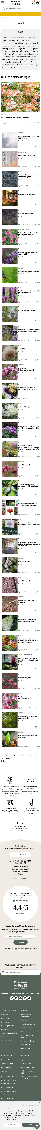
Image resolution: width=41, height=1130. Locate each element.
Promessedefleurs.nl (9, 1099)
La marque (4, 1015)
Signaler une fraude (7, 1064)
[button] (33, 3)
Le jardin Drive (25, 1048)
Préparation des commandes (25, 1016)
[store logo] (15, 3)
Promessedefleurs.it (9, 1087)
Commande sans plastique (26, 1036)
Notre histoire (5, 1018)
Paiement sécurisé (26, 1028)
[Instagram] (12, 998)
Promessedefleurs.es (9, 1084)
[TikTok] (29, 998)
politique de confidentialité (14, 949)
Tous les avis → (20, 913)
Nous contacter (6, 1067)
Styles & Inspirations (27, 1067)
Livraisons (23, 1020)
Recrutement (5, 1037)
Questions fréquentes (8, 1060)
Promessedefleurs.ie (9, 1076)
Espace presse (6, 1041)
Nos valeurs (5, 1029)
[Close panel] (39, 1102)
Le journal (23, 1060)
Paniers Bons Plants (27, 1041)
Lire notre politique (9, 1119)
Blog (5, 17)
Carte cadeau (25, 1045)
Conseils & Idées (26, 1064)
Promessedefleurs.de (9, 1080)
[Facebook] (16, 998)
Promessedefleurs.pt (9, 1095)
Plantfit (22, 1032)
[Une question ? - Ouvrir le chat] (37, 1126)
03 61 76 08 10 (22, 855)
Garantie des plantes (27, 1024)
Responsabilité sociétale (9, 1033)
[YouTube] (25, 998)
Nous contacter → (20, 879)
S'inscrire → (20, 942)
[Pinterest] (20, 998)
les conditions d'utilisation (27, 949)
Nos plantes (5, 1022)
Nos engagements (7, 1026)
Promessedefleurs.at (9, 1091)
